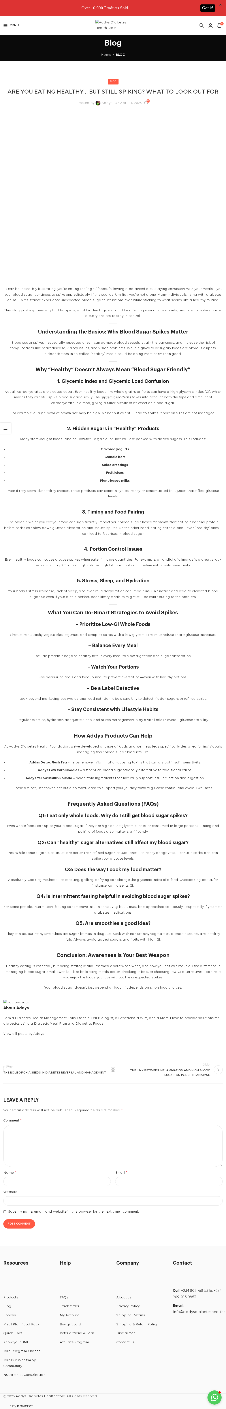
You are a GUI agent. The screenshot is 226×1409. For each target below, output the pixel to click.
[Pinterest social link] (34, 1047)
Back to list (113, 1069)
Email (121, 1173)
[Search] (201, 25)
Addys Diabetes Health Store (40, 1396)
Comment (12, 1120)
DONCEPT (25, 1406)
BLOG (120, 55)
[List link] (28, 1298)
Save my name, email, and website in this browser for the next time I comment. (73, 1211)
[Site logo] (113, 25)
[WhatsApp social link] (190, 1335)
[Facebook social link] (8, 1047)
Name (9, 1173)
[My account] (210, 25)
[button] (214, 1397)
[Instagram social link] (190, 1323)
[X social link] (21, 1047)
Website (10, 1192)
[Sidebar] (5, 428)
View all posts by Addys (23, 1034)
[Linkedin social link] (47, 1047)
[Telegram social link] (59, 1047)
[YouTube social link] (203, 1323)
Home (106, 55)
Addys (107, 103)
